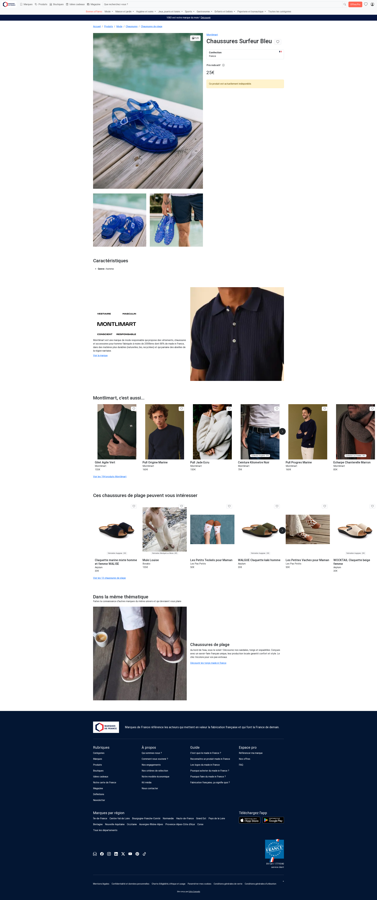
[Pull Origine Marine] (165, 431)
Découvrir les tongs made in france (208, 663)
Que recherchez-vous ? (116, 4)
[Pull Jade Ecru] (212, 431)
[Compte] (372, 4)
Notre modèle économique (155, 776)
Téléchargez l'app (253, 813)
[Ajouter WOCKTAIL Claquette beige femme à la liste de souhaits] (372, 506)
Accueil (97, 26)
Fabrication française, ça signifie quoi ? (210, 782)
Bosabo (146, 563)
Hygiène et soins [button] (145, 11)
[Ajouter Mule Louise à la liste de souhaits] (181, 506)
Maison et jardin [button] (123, 11)
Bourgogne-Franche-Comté (146, 818)
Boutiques (58, 4)
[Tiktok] (144, 854)
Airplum (98, 567)
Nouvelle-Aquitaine (115, 824)
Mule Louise (151, 560)
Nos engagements (151, 764)
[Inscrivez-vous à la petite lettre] (95, 854)
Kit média (146, 782)
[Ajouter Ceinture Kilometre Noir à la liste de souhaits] (277, 409)
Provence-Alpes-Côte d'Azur (180, 824)
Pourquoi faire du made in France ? (208, 776)
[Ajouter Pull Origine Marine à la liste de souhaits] (181, 409)
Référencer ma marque (251, 753)
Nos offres (244, 759)
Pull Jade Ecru (199, 462)
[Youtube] (130, 854)
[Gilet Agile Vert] (117, 431)
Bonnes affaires (94, 11)
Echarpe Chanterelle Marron (352, 462)
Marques (28, 4)
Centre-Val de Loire (120, 818)
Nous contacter (150, 788)
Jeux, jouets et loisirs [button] (169, 11)
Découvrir (206, 17)
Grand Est (201, 818)
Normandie (168, 818)
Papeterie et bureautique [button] (250, 11)
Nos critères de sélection (155, 770)
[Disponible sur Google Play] (273, 820)
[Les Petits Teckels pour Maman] (212, 529)
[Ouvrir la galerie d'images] (148, 111)
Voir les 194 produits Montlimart (110, 476)
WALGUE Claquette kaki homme (259, 560)
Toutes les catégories (279, 11)
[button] (282, 431)
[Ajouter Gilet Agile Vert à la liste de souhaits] (134, 409)
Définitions (98, 794)
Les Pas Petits (198, 563)
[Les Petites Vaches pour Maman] (308, 529)
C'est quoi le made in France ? (205, 753)
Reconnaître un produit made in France (210, 759)
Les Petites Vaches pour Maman (307, 560)
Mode (119, 26)
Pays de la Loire (217, 818)
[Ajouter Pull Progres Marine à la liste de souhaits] (325, 409)
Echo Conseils (194, 892)
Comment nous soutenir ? (155, 759)
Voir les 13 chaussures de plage (109, 578)
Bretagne (98, 824)
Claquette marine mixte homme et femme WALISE (116, 562)
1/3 (196, 38)
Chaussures (132, 26)
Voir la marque (100, 355)
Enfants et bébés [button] (224, 11)
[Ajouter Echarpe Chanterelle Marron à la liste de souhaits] (372, 409)
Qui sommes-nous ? (152, 753)
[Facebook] (102, 854)
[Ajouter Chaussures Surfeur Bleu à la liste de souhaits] (277, 42)
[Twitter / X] (123, 854)
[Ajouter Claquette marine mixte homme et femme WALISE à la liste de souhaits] (134, 506)
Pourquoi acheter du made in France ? (209, 770)
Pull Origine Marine (155, 462)
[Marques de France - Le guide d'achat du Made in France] (9, 4)
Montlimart (212, 34)
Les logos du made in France (205, 764)
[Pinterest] (137, 854)
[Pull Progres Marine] (308, 431)
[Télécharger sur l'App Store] (249, 820)
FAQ (241, 764)
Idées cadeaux (77, 4)
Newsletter (99, 800)
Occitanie (132, 824)
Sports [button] (189, 11)
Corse (200, 824)
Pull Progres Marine (299, 462)
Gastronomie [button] (203, 11)
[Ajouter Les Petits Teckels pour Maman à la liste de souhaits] (229, 506)
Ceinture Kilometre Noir (253, 462)
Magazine (95, 4)
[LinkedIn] (116, 854)
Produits (42, 4)
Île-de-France (100, 818)
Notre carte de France (104, 782)
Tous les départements (105, 830)
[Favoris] (366, 4)
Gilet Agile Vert (105, 462)
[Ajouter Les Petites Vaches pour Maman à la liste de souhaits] (325, 506)
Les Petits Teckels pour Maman (211, 560)
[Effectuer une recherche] (344, 4)
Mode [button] (108, 11)
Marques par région (108, 813)
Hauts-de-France (185, 818)
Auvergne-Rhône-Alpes (151, 824)
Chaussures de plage (151, 26)
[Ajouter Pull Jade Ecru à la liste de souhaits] (229, 409)
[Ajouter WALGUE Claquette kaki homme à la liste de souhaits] (277, 506)
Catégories (98, 753)
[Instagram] (109, 854)
